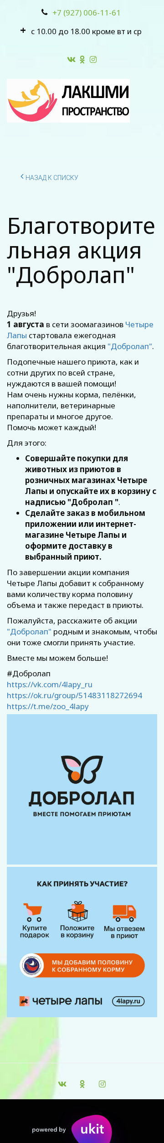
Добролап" (30, 631)
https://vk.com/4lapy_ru (49, 684)
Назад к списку (52, 177)
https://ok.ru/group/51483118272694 (74, 695)
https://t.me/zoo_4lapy (48, 706)
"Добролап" (130, 346)
